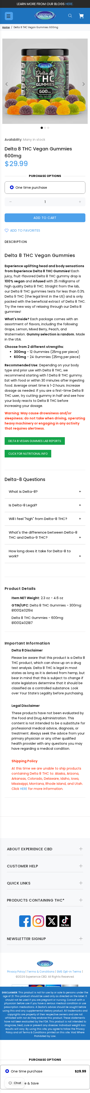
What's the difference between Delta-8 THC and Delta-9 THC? (43, 535)
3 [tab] (48, 128)
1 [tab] (42, 128)
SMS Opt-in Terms (69, 972)
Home (6, 27)
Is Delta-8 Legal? (23, 505)
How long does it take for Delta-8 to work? (40, 553)
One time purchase (31, 187)
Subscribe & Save (25, 1083)
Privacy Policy (16, 972)
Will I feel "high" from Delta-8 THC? (38, 518)
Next (83, 84)
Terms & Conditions (40, 972)
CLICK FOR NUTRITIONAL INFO (28, 454)
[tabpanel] (45, 81)
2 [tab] (45, 128)
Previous (6, 84)
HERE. (69, 4)
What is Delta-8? (23, 491)
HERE (23, 788)
